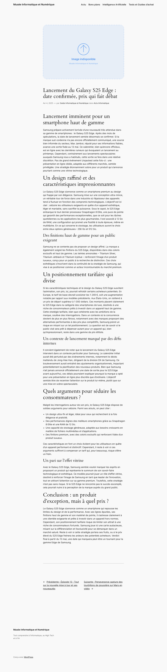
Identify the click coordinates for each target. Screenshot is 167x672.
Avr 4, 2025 (48, 103)
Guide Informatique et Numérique (74, 103)
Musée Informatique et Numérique (33, 4)
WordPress (28, 657)
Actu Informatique (101, 103)
